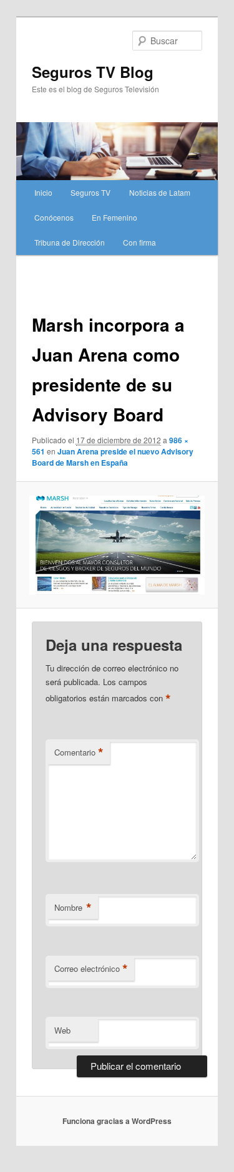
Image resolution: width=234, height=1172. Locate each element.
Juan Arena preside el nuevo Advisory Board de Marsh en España (112, 457)
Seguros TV (90, 192)
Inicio (43, 192)
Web (62, 1030)
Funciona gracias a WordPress (117, 1120)
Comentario (79, 752)
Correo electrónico (91, 969)
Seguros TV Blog (93, 71)
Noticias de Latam (159, 192)
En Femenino (114, 217)
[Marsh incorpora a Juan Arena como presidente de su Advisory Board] (116, 545)
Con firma (139, 242)
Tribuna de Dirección (69, 242)
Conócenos (54, 217)
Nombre (73, 908)
